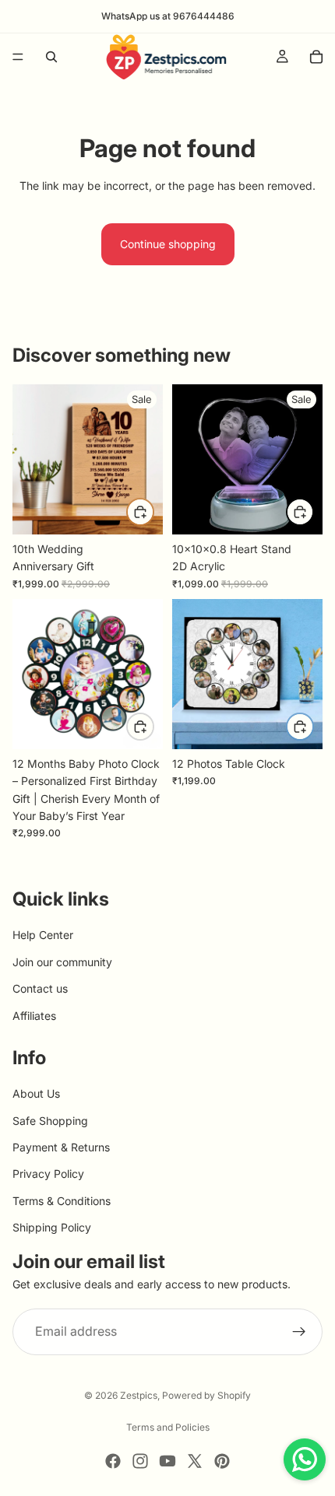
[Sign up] (299, 1332)
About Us (36, 1094)
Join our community (62, 962)
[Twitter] (194, 1461)
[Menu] (18, 57)
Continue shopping (168, 244)
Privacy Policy (48, 1174)
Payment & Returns (61, 1147)
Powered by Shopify (206, 1395)
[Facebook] (113, 1461)
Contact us (40, 989)
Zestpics (138, 1395)
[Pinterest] (222, 1461)
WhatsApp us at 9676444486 (168, 16)
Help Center (42, 935)
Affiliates (34, 1015)
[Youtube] (167, 1461)
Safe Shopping (50, 1120)
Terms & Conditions (61, 1200)
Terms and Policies (168, 1427)
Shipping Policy (51, 1228)
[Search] (51, 57)
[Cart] (316, 57)
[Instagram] (140, 1461)
